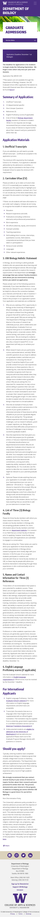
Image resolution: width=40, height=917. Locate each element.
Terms (20, 914)
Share (7, 846)
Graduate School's (16, 701)
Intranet (20, 890)
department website (19, 530)
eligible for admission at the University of (20, 731)
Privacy (12, 914)
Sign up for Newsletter (20, 884)
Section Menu (10, 40)
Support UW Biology (20, 887)
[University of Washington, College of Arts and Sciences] (15, 3)
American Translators (18, 726)
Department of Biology (16, 11)
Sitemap (28, 914)
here (4, 839)
